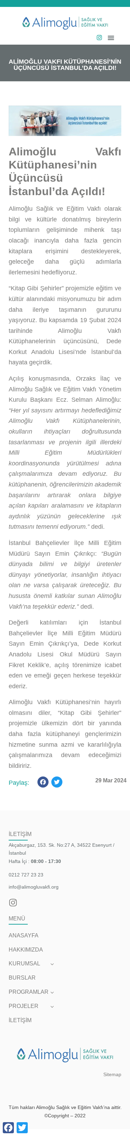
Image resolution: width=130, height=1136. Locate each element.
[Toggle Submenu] (52, 964)
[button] (111, 38)
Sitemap (112, 1074)
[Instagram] (99, 37)
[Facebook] (43, 782)
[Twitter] (57, 782)
